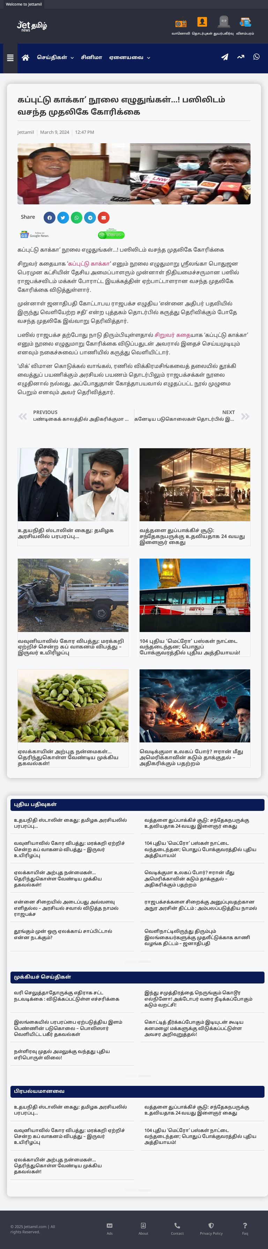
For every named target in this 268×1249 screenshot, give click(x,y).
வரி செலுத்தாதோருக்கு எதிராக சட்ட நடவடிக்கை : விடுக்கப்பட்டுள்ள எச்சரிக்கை (66, 996)
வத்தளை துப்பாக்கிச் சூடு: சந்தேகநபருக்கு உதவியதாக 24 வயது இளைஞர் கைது (192, 537)
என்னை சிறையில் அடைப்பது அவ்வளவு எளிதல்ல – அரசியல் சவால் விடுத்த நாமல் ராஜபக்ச (66, 908)
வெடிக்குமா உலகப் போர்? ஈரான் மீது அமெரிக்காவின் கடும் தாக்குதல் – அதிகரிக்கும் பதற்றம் (191, 758)
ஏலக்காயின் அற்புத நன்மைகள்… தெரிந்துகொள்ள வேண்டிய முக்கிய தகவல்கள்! (68, 758)
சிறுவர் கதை (173, 335)
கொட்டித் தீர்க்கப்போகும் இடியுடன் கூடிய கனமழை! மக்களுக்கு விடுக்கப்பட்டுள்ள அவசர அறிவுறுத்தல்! (194, 1029)
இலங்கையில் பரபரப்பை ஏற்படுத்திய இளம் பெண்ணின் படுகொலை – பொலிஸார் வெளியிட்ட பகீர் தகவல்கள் (68, 1029)
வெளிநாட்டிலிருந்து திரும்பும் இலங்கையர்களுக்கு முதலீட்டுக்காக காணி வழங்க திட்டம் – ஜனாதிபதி (197, 938)
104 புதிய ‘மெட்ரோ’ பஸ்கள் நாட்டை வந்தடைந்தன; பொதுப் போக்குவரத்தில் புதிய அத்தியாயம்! (190, 647)
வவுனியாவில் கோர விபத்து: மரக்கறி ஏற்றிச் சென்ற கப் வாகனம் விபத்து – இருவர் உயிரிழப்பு (71, 647)
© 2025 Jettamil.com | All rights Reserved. (32, 1230)
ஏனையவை (126, 58)
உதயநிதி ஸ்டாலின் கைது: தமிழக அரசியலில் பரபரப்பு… (66, 534)
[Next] (144, 962)
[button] (49, 218)
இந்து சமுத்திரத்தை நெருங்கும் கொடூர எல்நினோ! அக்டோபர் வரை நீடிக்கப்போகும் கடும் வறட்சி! (198, 999)
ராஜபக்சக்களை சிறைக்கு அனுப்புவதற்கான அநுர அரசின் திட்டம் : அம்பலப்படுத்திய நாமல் (200, 905)
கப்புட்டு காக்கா (89, 264)
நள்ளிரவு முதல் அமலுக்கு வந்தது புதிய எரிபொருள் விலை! (62, 1055)
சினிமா (91, 58)
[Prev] (131, 962)
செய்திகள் (52, 58)
